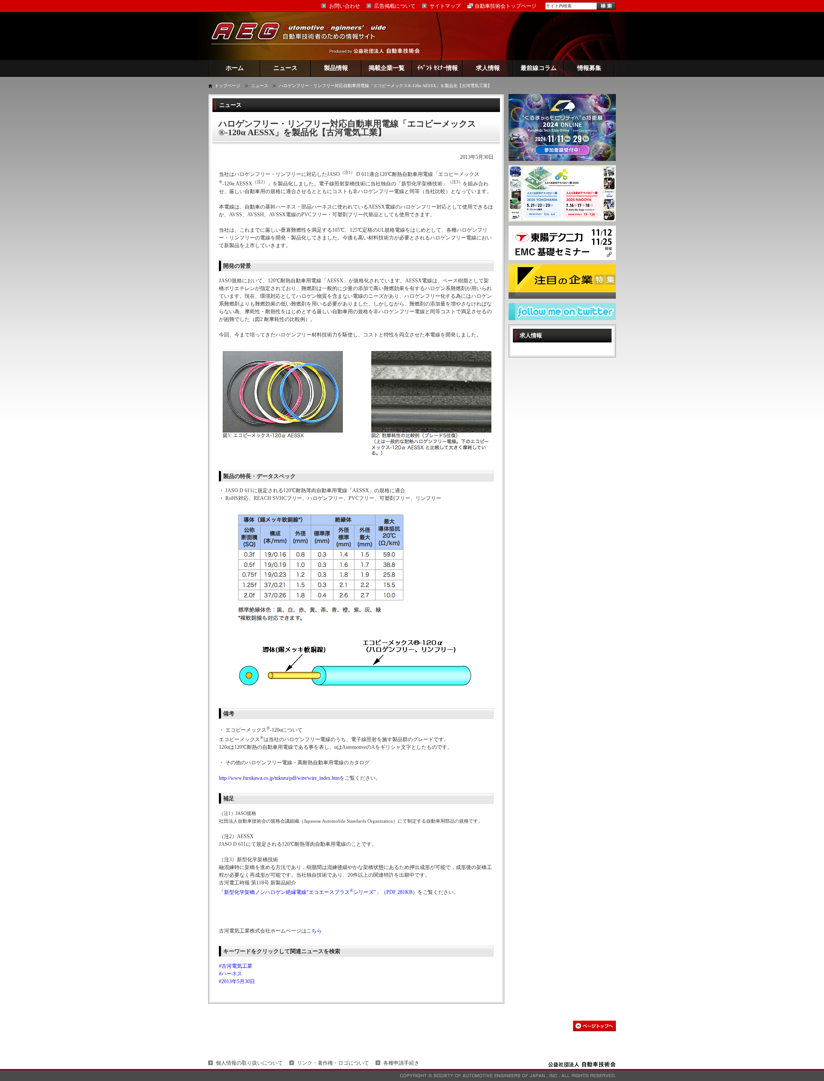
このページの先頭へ (594, 1025)
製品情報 (336, 68)
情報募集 (589, 68)
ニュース (285, 68)
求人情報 (488, 68)
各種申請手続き (401, 1063)
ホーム (235, 68)
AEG (304, 35)
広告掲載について (394, 6)
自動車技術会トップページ (505, 6)
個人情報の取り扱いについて (249, 1063)
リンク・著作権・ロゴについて (333, 1063)
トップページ (227, 85)
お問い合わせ (344, 6)
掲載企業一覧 (387, 68)
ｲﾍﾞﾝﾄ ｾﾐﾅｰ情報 (437, 68)
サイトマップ (445, 6)
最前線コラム (539, 68)
